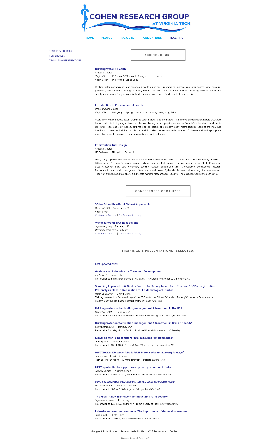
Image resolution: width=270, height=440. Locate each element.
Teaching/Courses (60, 51)
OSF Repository (157, 431)
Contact (174, 431)
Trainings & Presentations (65, 60)
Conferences (57, 56)
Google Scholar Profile (104, 431)
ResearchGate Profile (132, 431)
